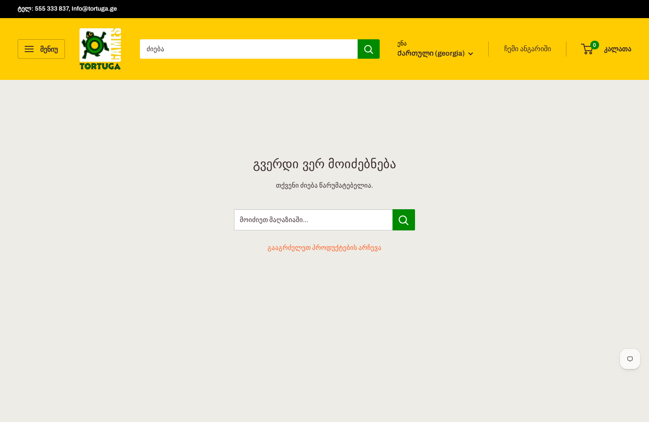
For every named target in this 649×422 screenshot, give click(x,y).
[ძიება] (369, 49)
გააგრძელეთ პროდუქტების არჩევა (324, 247)
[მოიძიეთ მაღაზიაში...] (403, 219)
